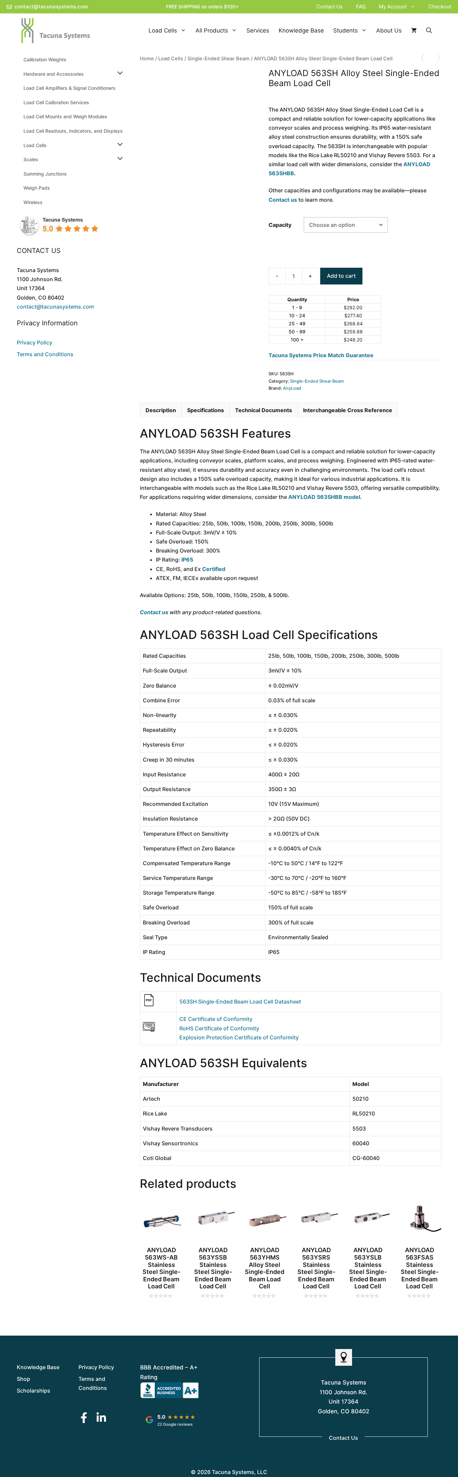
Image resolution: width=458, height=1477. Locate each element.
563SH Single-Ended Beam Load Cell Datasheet (240, 1001)
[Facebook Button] (83, 1417)
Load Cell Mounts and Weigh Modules (65, 116)
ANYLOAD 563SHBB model (324, 497)
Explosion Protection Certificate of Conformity (239, 1037)
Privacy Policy (34, 342)
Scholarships (33, 1390)
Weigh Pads (36, 188)
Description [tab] (161, 410)
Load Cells (163, 30)
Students (345, 30)
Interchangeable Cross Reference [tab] (347, 410)
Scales (30, 159)
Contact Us (330, 6)
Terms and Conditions (45, 354)
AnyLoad (292, 388)
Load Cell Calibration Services (56, 102)
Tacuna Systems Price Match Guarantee (321, 355)
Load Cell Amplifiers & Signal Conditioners (69, 88)
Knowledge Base (301, 30)
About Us (389, 30)
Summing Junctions (45, 174)
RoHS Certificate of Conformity (219, 1028)
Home (147, 59)
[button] (414, 6)
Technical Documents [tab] (263, 410)
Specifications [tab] (205, 410)
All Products (211, 30)
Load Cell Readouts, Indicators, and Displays (73, 131)
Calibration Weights (44, 59)
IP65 (187, 559)
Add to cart (341, 275)
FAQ (360, 6)
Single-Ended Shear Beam (218, 59)
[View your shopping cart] (413, 30)
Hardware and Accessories (53, 74)
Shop (23, 1378)
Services (257, 30)
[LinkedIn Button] (101, 1417)
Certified (213, 569)
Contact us (283, 199)
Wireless (33, 202)
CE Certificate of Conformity (215, 1019)
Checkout (439, 6)
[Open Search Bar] (429, 30)
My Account (393, 6)
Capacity (280, 224)
